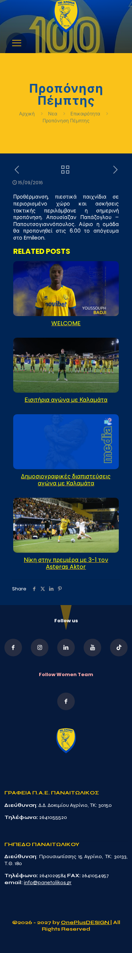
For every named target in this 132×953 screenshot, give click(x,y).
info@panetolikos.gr (48, 882)
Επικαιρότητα (85, 113)
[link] (66, 16)
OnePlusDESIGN (85, 922)
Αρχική (27, 113)
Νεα (52, 113)
